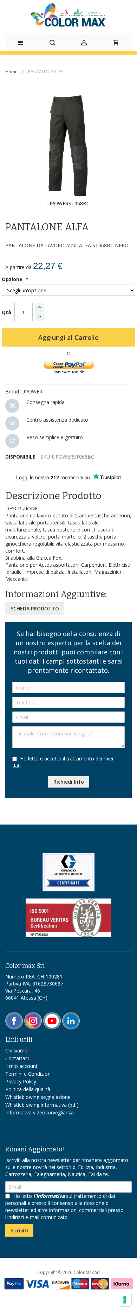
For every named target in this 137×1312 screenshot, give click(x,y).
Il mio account (21, 1066)
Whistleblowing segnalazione (38, 1097)
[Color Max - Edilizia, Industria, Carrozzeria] (68, 15)
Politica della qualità (27, 1089)
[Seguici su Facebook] (14, 1015)
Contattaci (17, 1058)
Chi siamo (16, 1050)
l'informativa (49, 1196)
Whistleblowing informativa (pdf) (42, 1104)
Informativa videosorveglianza (39, 1112)
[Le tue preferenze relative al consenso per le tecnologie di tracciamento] (124, 1299)
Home (11, 72)
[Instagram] (33, 1015)
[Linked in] (71, 1015)
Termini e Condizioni (28, 1073)
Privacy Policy (20, 1081)
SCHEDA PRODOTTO (35, 608)
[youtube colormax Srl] (52, 1015)
